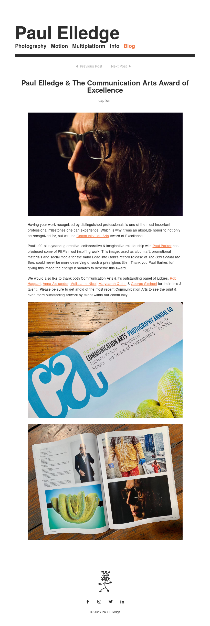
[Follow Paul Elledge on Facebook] (88, 602)
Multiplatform (88, 45)
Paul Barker (162, 245)
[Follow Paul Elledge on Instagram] (99, 602)
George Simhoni (144, 283)
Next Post (119, 66)
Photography (30, 45)
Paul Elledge (67, 32)
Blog (129, 45)
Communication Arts (93, 235)
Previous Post (91, 66)
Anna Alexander (55, 283)
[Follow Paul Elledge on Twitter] (111, 602)
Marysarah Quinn (113, 283)
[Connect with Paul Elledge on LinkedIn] (122, 602)
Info (114, 45)
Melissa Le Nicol (83, 283)
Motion (59, 45)
